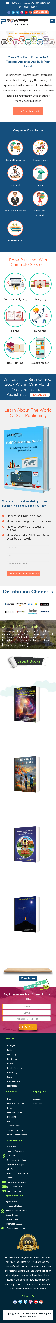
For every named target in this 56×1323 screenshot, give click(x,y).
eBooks (10, 1063)
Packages (11, 1045)
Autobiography (15, 240)
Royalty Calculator (15, 1068)
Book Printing (15, 362)
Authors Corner (13, 1126)
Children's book (40, 160)
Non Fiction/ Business (15, 210)
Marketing (40, 331)
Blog (9, 1099)
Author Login (41, 12)
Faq (8, 1121)
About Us (37, 1099)
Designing (40, 299)
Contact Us (38, 1103)
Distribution (12, 1059)
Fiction (40, 185)
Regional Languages (15, 160)
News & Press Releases (17, 1134)
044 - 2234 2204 (43, 3)
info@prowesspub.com (21, 3)
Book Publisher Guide (28, 111)
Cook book (15, 185)
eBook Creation (40, 362)
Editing (15, 331)
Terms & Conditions (15, 1130)
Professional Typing (15, 299)
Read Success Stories (15, 644)
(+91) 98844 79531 (15, 1186)
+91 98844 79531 (30, 7)
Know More (39, 394)
